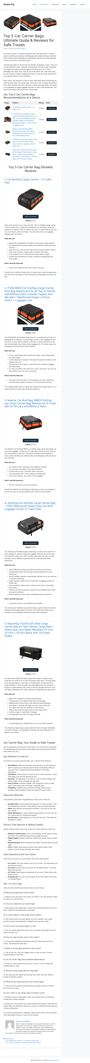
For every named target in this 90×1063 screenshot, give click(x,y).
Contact (82, 4)
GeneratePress (54, 1060)
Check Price (51, 108)
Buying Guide (44, 4)
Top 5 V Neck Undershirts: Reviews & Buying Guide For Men (23, 1042)
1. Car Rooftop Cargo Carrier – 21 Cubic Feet (28, 181)
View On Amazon (31, 216)
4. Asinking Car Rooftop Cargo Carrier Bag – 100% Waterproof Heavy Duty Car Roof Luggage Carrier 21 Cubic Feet (29, 506)
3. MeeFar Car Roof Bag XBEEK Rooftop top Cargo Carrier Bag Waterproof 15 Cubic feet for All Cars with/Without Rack (30, 403)
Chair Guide (55, 4)
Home (34, 4)
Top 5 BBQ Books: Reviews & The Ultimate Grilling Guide (22, 1040)
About (64, 4)
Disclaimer (73, 4)
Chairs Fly (9, 4)
